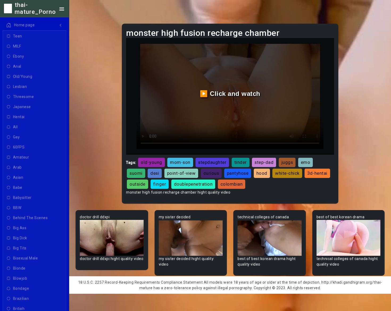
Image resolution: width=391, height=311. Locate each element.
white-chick (287, 173)
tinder (240, 162)
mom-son (180, 162)
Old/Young (22, 76)
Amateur (21, 157)
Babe (17, 187)
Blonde (19, 268)
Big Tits (20, 248)
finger (159, 184)
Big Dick (20, 238)
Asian (18, 177)
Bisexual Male (25, 258)
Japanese (22, 107)
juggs (287, 162)
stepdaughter (212, 162)
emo (305, 162)
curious (211, 173)
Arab (17, 167)
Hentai (19, 117)
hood (261, 173)
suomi (136, 173)
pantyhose (238, 173)
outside (137, 184)
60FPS (19, 147)
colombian (232, 184)
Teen (17, 36)
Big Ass (20, 228)
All (15, 127)
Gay (16, 137)
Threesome (23, 97)
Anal (17, 66)
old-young (151, 162)
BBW (17, 208)
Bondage (21, 288)
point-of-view (181, 173)
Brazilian (21, 298)
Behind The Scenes (30, 218)
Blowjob (20, 278)
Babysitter (22, 197)
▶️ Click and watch (230, 93)
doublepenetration (193, 184)
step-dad (264, 162)
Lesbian (20, 86)
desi (154, 173)
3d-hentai (317, 173)
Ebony (18, 56)
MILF (17, 46)
